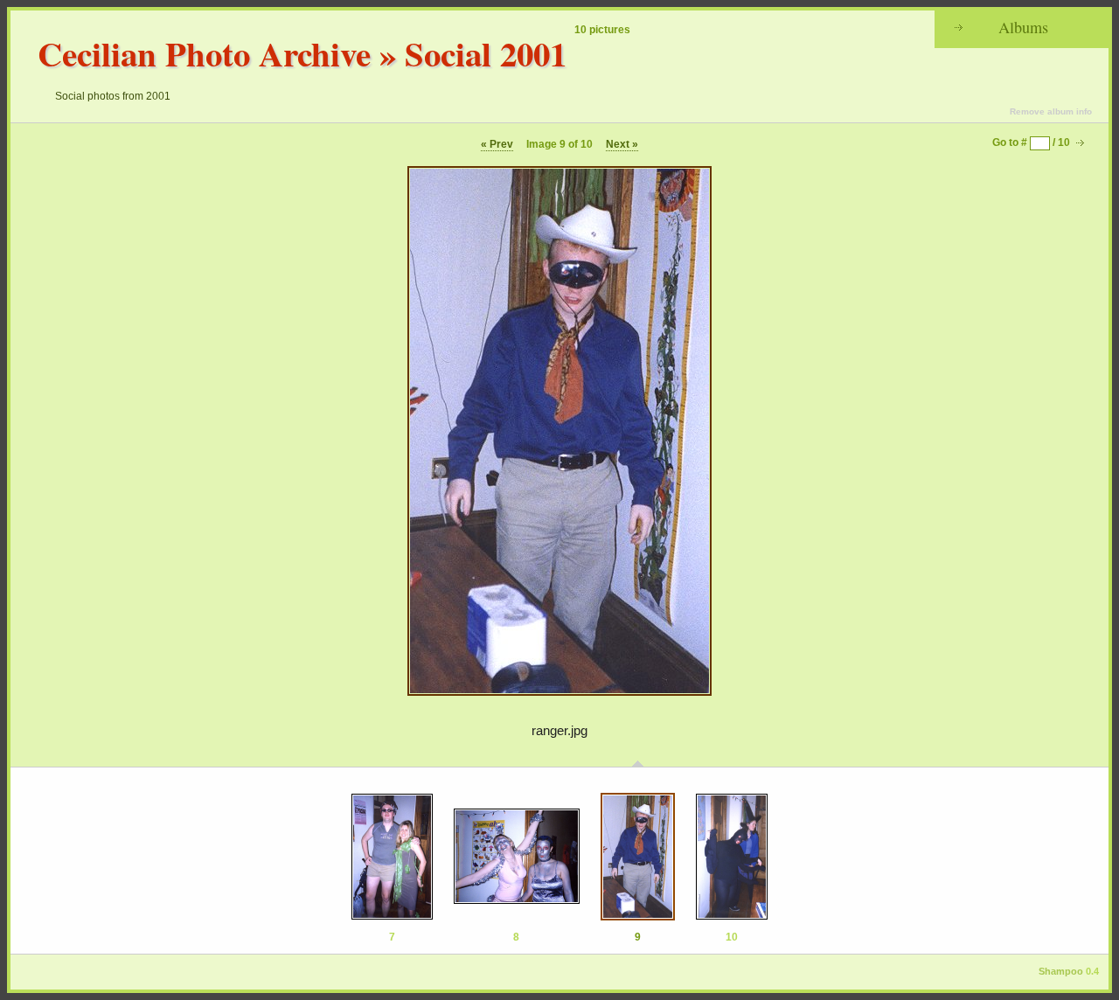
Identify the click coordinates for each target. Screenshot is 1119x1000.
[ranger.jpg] (638, 856)
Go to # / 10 (1031, 142)
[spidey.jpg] (732, 856)
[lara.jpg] (392, 856)
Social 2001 (485, 53)
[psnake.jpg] (517, 856)
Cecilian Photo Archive (204, 53)
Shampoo (1061, 971)
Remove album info (1051, 111)
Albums (1023, 27)
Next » (622, 144)
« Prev (497, 144)
